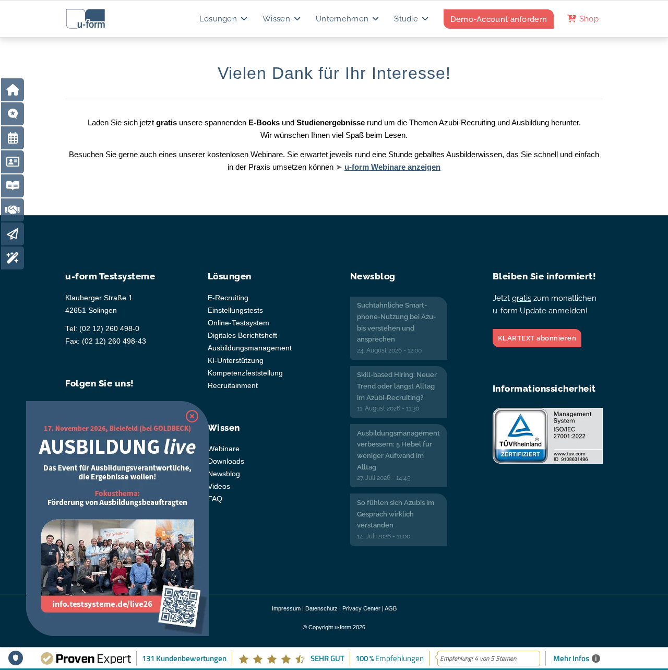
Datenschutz (321, 608)
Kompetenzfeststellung (245, 373)
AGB (391, 608)
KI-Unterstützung (236, 361)
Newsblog (224, 474)
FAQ (215, 499)
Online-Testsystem (238, 323)
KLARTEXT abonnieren (537, 338)
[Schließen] (192, 416)
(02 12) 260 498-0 (109, 329)
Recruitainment (233, 386)
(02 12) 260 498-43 (114, 341)
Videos (219, 486)
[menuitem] (224, 19)
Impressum (286, 608)
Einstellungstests (235, 310)
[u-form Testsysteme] (95, 19)
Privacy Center (361, 608)
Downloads (226, 461)
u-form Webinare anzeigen (392, 166)
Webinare (224, 449)
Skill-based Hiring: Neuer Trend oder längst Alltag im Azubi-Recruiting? (397, 386)
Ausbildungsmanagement (250, 348)
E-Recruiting (228, 298)
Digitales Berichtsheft (242, 335)
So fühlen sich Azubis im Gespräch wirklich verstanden (395, 514)
